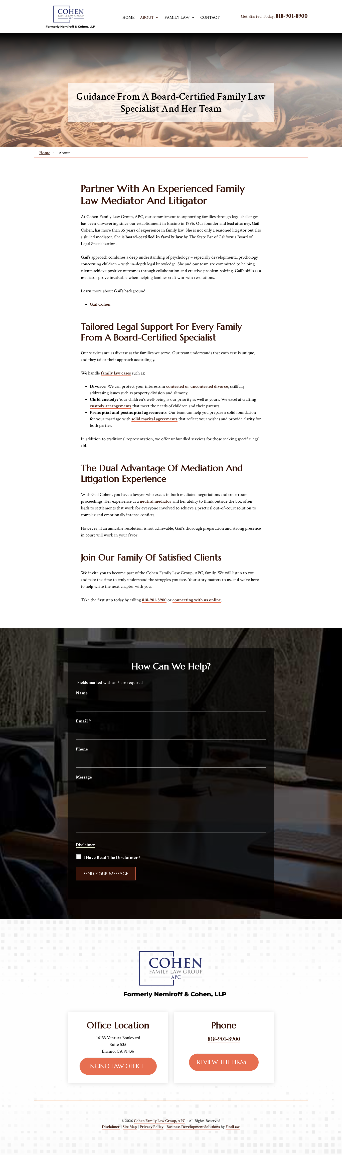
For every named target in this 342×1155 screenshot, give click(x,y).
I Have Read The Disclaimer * (111, 857)
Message (84, 777)
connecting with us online (197, 600)
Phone (82, 749)
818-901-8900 (292, 16)
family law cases (116, 373)
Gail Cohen (100, 304)
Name (82, 693)
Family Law (177, 17)
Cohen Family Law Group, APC (159, 1120)
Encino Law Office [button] (115, 1066)
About (147, 17)
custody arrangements (110, 406)
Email (83, 721)
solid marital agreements (154, 419)
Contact (210, 17)
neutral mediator (156, 501)
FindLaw (233, 1126)
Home (128, 17)
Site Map (130, 1126)
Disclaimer (85, 845)
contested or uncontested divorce (197, 386)
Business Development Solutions (193, 1126)
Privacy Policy (151, 1126)
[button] (329, 1142)
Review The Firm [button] (221, 1062)
